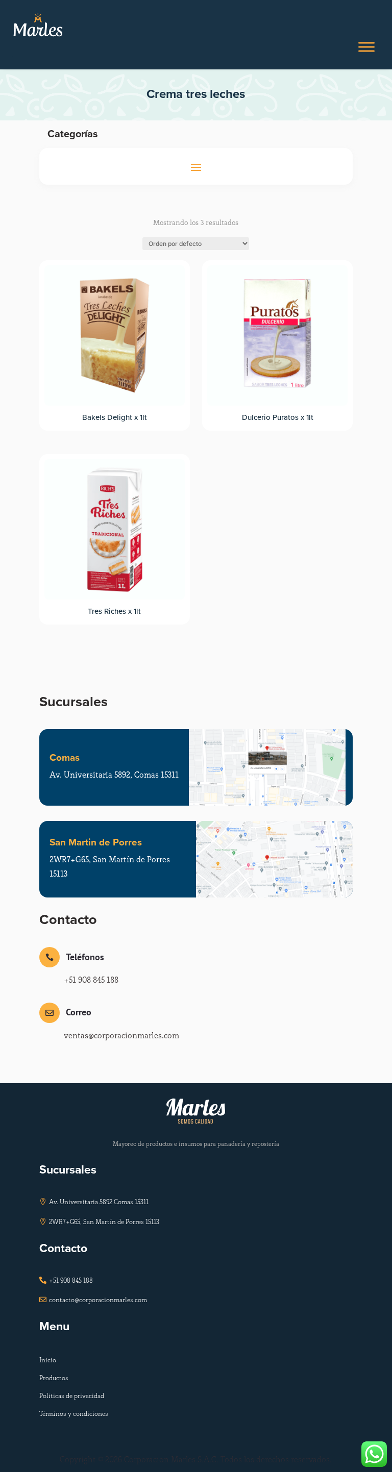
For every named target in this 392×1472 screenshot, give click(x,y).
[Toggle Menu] (366, 47)
